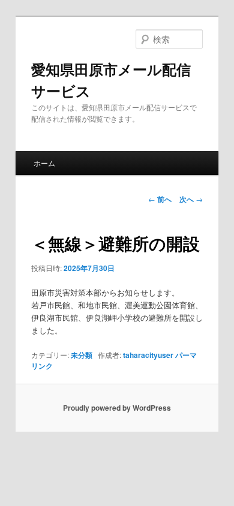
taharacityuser (148, 355)
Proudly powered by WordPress (117, 407)
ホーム (44, 163)
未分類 (81, 355)
